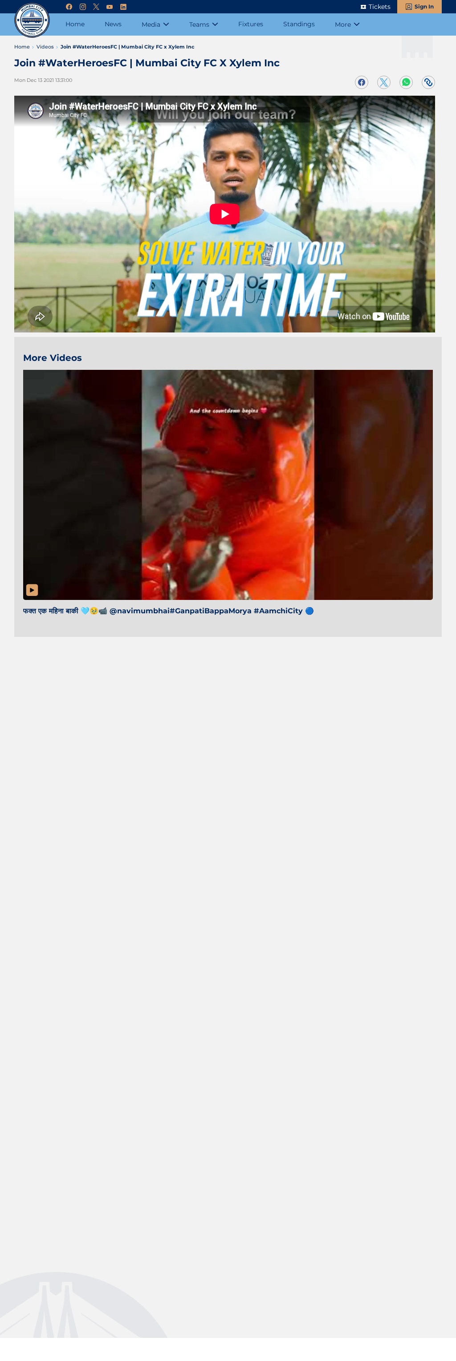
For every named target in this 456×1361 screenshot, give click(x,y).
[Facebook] (69, 7)
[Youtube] (109, 7)
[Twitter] (96, 7)
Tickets (380, 7)
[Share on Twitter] (384, 82)
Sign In (424, 6)
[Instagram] (82, 7)
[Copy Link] (428, 82)
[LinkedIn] (123, 7)
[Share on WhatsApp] (406, 82)
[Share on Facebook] (361, 82)
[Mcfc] (32, 20)
